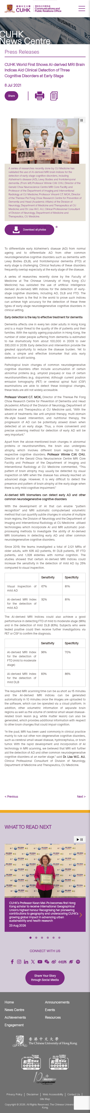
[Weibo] (53, 961)
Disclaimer (33, 1094)
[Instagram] (19, 961)
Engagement (14, 1025)
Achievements (15, 1017)
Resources (53, 1017)
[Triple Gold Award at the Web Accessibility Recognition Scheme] (31, 1062)
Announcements (57, 1002)
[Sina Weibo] (46, 101)
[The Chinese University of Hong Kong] (18, 9)
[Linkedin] (14, 101)
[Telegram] (35, 101)
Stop (82, 839)
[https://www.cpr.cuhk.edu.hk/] (47, 9)
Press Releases (22, 52)
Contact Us (73, 1094)
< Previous (11, 796)
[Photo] (45, 141)
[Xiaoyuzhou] (71, 961)
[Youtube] (40, 961)
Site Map (45, 1099)
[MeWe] (67, 101)
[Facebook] (12, 961)
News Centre (14, 1010)
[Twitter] (25, 101)
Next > (81, 796)
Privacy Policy (14, 1094)
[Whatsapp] (56, 101)
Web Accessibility (53, 1094)
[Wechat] (47, 961)
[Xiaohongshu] (62, 962)
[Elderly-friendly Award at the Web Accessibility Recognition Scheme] (58, 1062)
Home (9, 1002)
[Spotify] (78, 961)
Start (78, 839)
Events (50, 1010)
